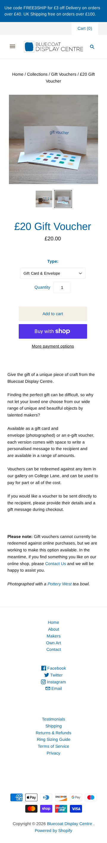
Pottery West (60, 583)
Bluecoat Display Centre (69, 823)
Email (56, 688)
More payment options (53, 346)
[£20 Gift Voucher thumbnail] (44, 199)
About (53, 629)
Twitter (56, 675)
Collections (37, 74)
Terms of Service (53, 746)
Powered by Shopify (53, 830)
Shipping (53, 726)
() (85, 28)
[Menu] (12, 46)
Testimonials (53, 719)
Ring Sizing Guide (53, 739)
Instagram (56, 681)
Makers (54, 636)
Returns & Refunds (53, 732)
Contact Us (55, 563)
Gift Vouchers (63, 74)
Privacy (53, 753)
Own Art (53, 642)
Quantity (42, 287)
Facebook (56, 668)
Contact (53, 649)
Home (17, 74)
